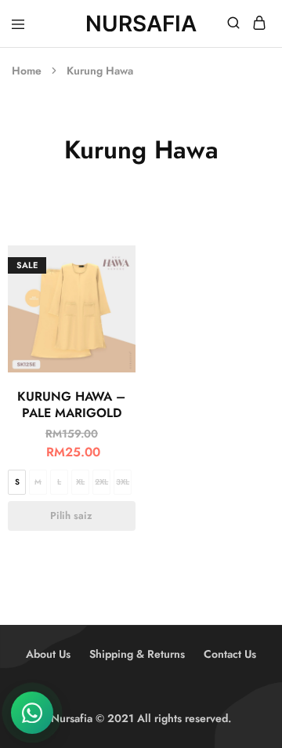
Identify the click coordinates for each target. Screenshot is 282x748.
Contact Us (230, 654)
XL (80, 482)
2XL (101, 482)
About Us (48, 654)
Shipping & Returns (137, 654)
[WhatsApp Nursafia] (32, 713)
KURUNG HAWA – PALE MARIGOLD (71, 404)
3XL (122, 482)
